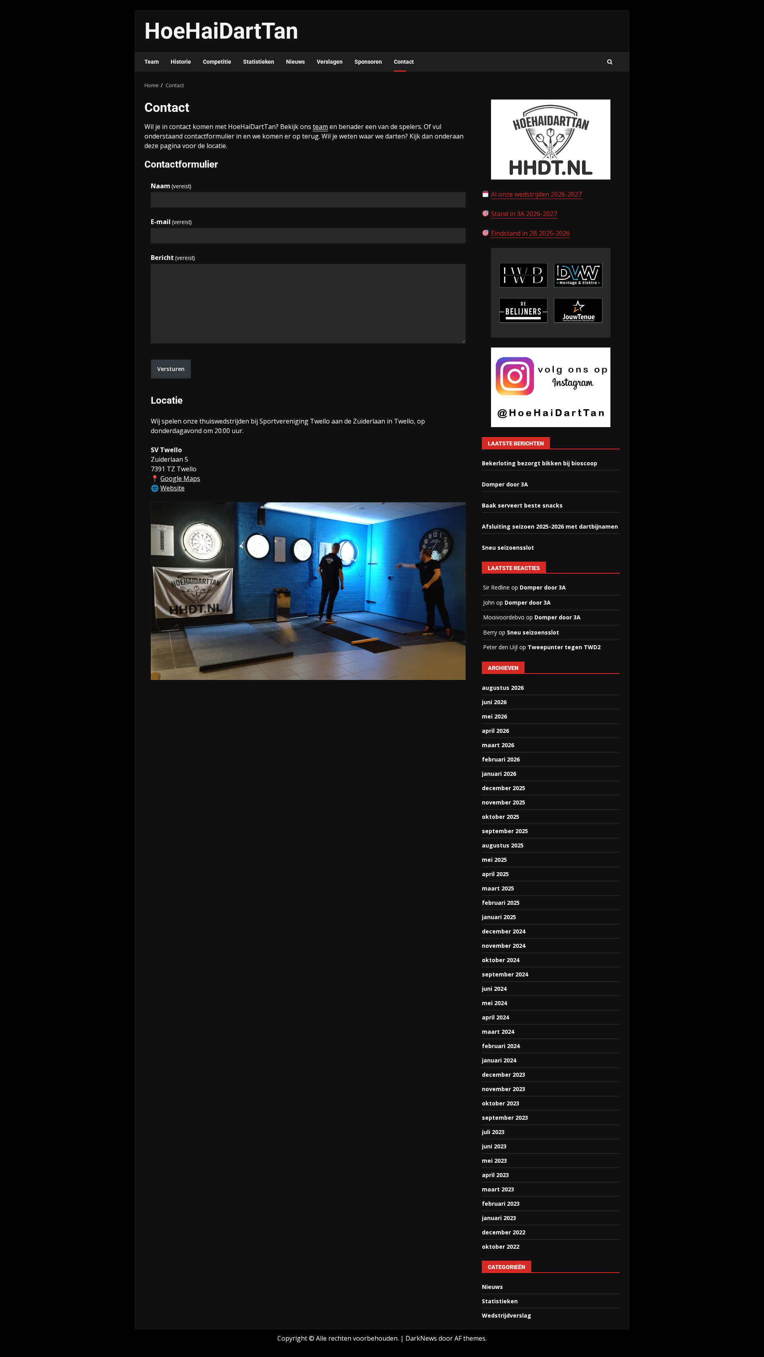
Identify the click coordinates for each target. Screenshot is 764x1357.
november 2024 (503, 945)
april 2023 (495, 1175)
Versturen (171, 369)
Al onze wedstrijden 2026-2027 (536, 194)
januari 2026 (499, 773)
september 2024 (505, 974)
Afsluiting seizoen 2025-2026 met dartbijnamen (550, 526)
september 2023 (505, 1117)
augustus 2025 (503, 845)
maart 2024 (498, 1031)
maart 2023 (498, 1189)
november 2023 (503, 1089)
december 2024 (503, 931)
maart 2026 (498, 745)
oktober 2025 (500, 816)
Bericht (173, 257)
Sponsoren (368, 62)
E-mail (171, 221)
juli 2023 (493, 1132)
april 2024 (495, 1017)
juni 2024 (494, 988)
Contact (404, 62)
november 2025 (503, 802)
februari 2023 (501, 1203)
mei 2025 (494, 859)
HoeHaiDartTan (221, 31)
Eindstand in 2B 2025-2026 (530, 233)
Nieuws (295, 62)
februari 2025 (501, 902)
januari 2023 (499, 1218)
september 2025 (505, 831)
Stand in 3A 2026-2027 (524, 213)
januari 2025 (499, 917)
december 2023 (503, 1074)
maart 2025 (498, 888)
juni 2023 (494, 1146)
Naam (171, 186)
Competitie (217, 62)
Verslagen (330, 62)
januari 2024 (499, 1060)
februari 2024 (501, 1046)
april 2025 (495, 874)
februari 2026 (501, 759)
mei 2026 (494, 716)
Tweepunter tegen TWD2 (564, 647)
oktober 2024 (500, 960)
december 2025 (503, 788)
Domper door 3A (505, 484)
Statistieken (258, 62)
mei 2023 (494, 1160)
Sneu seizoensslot (508, 547)
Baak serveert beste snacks (522, 505)
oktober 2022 (500, 1246)
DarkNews (421, 1338)
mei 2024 (494, 1003)
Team (151, 62)
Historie (181, 62)
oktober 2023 (500, 1103)
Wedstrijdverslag (506, 1315)
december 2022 (503, 1232)
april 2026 (495, 730)
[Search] (609, 62)
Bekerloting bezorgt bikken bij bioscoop (539, 463)
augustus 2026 (503, 687)
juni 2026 (494, 702)
